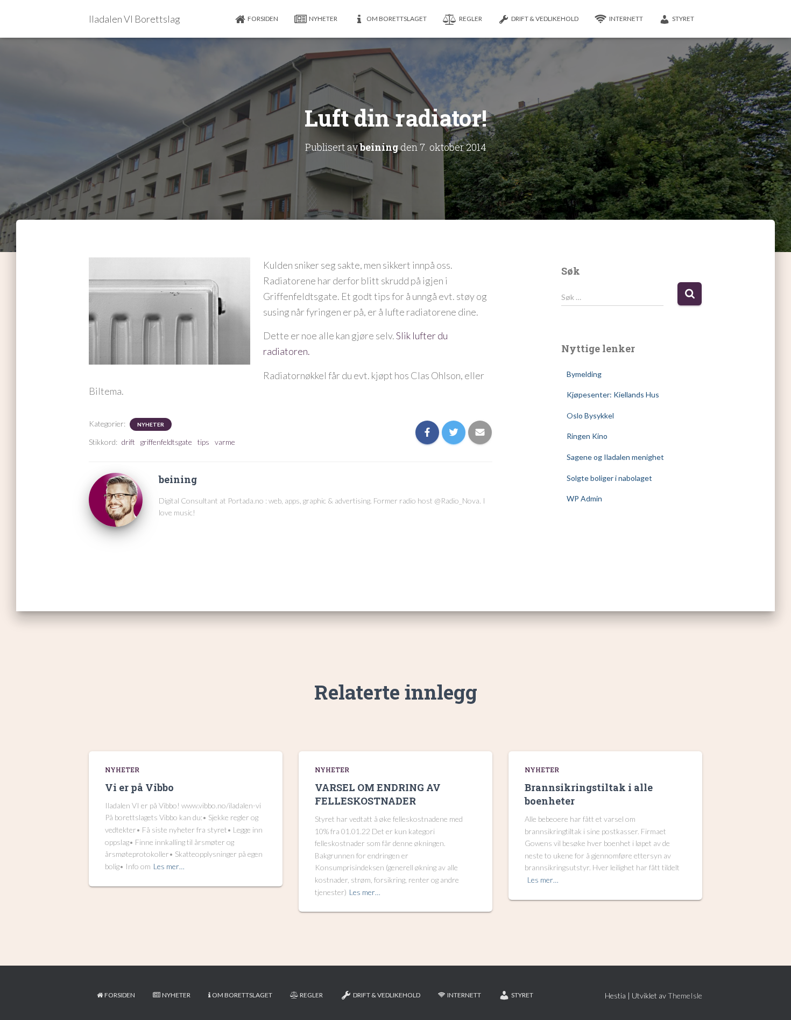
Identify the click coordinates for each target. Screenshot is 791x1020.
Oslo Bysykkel (590, 415)
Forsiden (263, 19)
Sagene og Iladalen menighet (615, 457)
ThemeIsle (685, 995)
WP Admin (584, 498)
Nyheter (323, 19)
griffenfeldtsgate (166, 441)
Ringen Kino (587, 436)
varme (225, 441)
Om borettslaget (396, 19)
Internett (626, 19)
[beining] (116, 499)
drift (128, 441)
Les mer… (169, 866)
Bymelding (584, 374)
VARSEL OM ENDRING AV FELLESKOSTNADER (378, 794)
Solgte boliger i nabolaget (609, 478)
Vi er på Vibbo (139, 787)
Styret (683, 19)
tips (203, 441)
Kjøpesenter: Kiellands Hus (613, 394)
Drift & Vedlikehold (544, 19)
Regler (470, 19)
